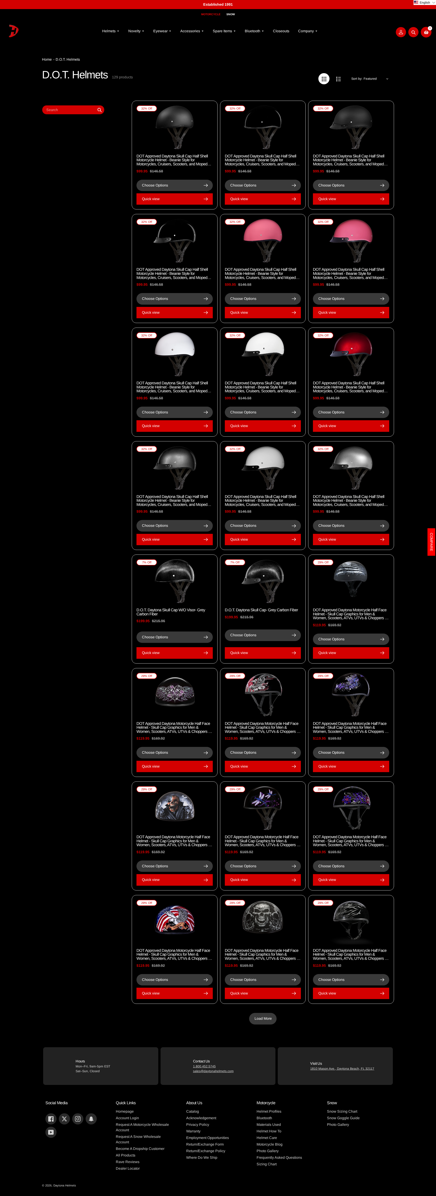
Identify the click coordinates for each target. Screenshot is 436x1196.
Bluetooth (264, 1118)
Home (47, 59)
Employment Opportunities (207, 1138)
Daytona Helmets (64, 1185)
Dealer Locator (128, 1168)
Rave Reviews (127, 1162)
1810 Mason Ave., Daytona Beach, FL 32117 (342, 1068)
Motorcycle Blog (269, 1144)
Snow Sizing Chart (342, 1111)
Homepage (125, 1111)
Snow (230, 14)
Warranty (193, 1131)
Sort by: (356, 78)
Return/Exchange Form (205, 1144)
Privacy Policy (197, 1124)
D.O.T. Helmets (68, 59)
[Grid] (323, 78)
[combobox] (73, 109)
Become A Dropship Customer (140, 1149)
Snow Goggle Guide (343, 1118)
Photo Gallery (268, 1151)
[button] (425, 2)
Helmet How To (269, 1131)
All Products (125, 1155)
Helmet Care (267, 1138)
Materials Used (269, 1124)
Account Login (127, 1118)
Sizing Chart (267, 1164)
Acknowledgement (201, 1118)
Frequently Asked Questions (279, 1157)
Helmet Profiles (269, 1111)
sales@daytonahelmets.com (213, 1071)
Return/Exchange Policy (205, 1151)
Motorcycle (210, 14)
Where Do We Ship (201, 1157)
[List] (338, 78)
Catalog (192, 1111)
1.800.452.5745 (204, 1066)
